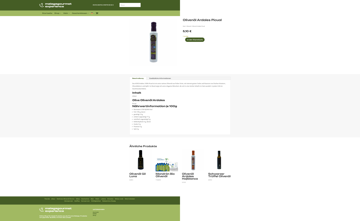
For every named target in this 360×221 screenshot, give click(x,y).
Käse (78, 199)
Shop (56, 13)
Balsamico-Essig (109, 201)
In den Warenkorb (195, 39)
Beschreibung (138, 78)
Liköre (103, 199)
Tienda (47, 199)
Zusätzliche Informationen (160, 78)
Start (184, 26)
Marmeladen (130, 199)
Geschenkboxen (79, 13)
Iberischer (85, 199)
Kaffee (77, 201)
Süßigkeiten (96, 201)
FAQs (95, 213)
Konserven (68, 201)
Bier (92, 199)
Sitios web (119, 199)
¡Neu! (53, 199)
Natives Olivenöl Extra (65, 199)
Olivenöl (189, 26)
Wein (65, 13)
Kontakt (96, 212)
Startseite (47, 13)
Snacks (110, 199)
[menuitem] (93, 14)
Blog (94, 215)
